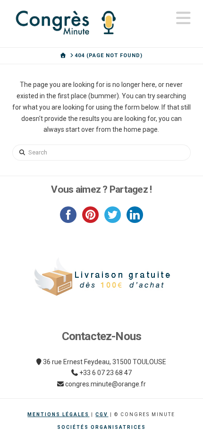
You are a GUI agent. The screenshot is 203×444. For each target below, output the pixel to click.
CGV (101, 414)
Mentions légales (58, 414)
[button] (183, 18)
